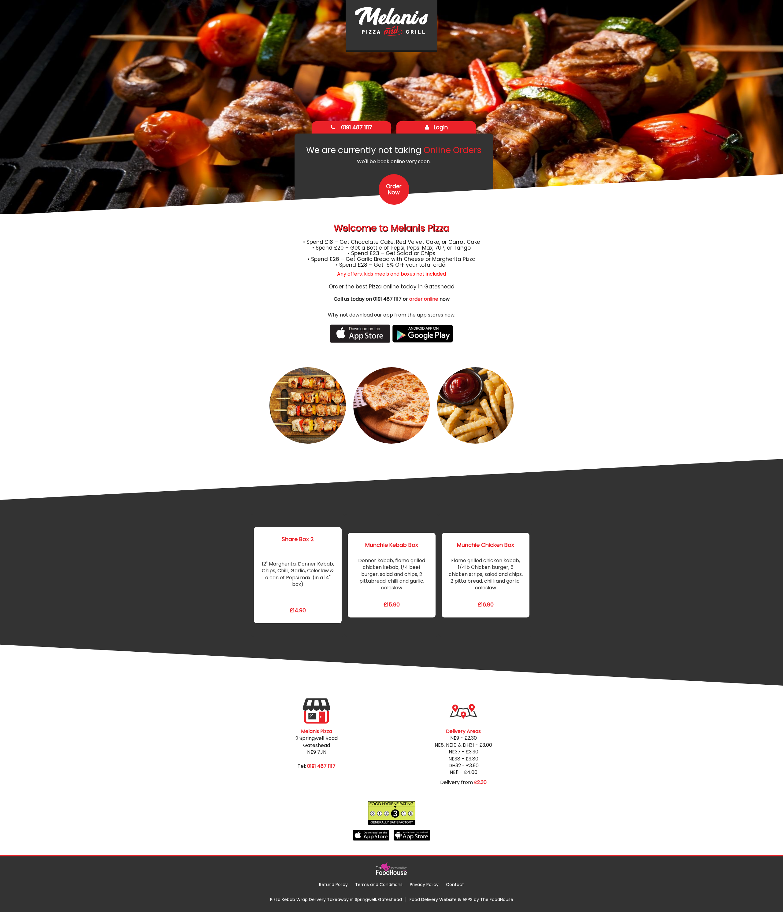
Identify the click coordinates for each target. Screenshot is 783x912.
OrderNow (394, 189)
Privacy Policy (424, 884)
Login (441, 127)
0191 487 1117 (356, 127)
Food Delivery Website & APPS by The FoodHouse (461, 900)
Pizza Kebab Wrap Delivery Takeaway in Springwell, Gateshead (336, 900)
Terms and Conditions (379, 884)
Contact (455, 884)
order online (423, 298)
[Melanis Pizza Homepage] (391, 24)
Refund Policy (333, 884)
